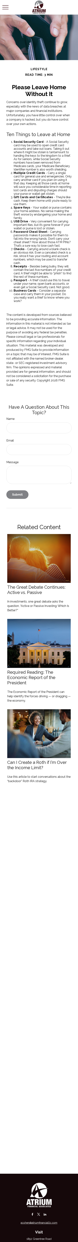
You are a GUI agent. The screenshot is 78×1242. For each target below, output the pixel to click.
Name (10, 419)
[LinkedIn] (45, 1214)
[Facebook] (32, 1214)
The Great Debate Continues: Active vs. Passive (36, 589)
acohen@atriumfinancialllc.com (39, 1222)
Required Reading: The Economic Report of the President (31, 677)
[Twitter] (38, 1214)
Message (12, 462)
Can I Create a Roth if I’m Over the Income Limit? (37, 765)
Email (10, 440)
